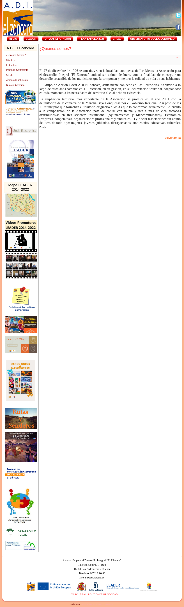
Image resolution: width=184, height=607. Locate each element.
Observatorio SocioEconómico (152, 38)
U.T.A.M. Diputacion (58, 38)
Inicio (13, 38)
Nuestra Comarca (15, 85)
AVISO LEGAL (78, 594)
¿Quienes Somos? (16, 55)
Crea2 (117, 38)
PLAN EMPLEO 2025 (92, 38)
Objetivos (11, 60)
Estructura (11, 65)
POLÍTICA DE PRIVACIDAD (103, 594)
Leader (31, 38)
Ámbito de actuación (17, 80)
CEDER (10, 75)
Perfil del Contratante (17, 70)
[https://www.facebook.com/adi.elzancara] (178, 27)
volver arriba (173, 137)
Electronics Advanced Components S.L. (97, 604)
